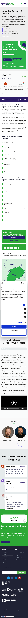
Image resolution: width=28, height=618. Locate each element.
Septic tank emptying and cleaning (11, 167)
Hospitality (6, 191)
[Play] (3, 408)
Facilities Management (9, 184)
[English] (2, 616)
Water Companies (8, 216)
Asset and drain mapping (9, 151)
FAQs (17, 555)
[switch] (25, 309)
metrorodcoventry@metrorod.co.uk (15, 66)
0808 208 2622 (10, 63)
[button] (14, 402)
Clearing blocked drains (9, 142)
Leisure (5, 199)
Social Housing (7, 212)
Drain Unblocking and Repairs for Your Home (7, 562)
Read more (6, 91)
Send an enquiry (7, 59)
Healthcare (6, 188)
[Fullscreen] (25, 408)
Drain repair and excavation (10, 154)
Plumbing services (8, 171)
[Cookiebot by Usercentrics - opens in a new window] (21, 283)
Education (6, 220)
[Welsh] (5, 616)
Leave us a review (16, 542)
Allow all (14, 326)
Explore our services (6, 36)
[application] (14, 403)
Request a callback (17, 59)
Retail (5, 208)
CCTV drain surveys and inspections (9, 146)
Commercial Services (7, 564)
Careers (4, 554)
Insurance (6, 195)
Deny (14, 334)
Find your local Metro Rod (20, 553)
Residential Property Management (8, 204)
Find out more (5, 542)
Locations (5, 556)
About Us (5, 552)
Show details (21, 322)
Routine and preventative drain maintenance (10, 163)
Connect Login (19, 557)
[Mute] (23, 408)
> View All (24, 76)
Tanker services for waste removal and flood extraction (10, 159)
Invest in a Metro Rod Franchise (7, 559)
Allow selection (14, 330)
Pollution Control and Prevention (7, 567)
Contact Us (18, 559)
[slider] (13, 408)
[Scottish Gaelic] (3, 616)
